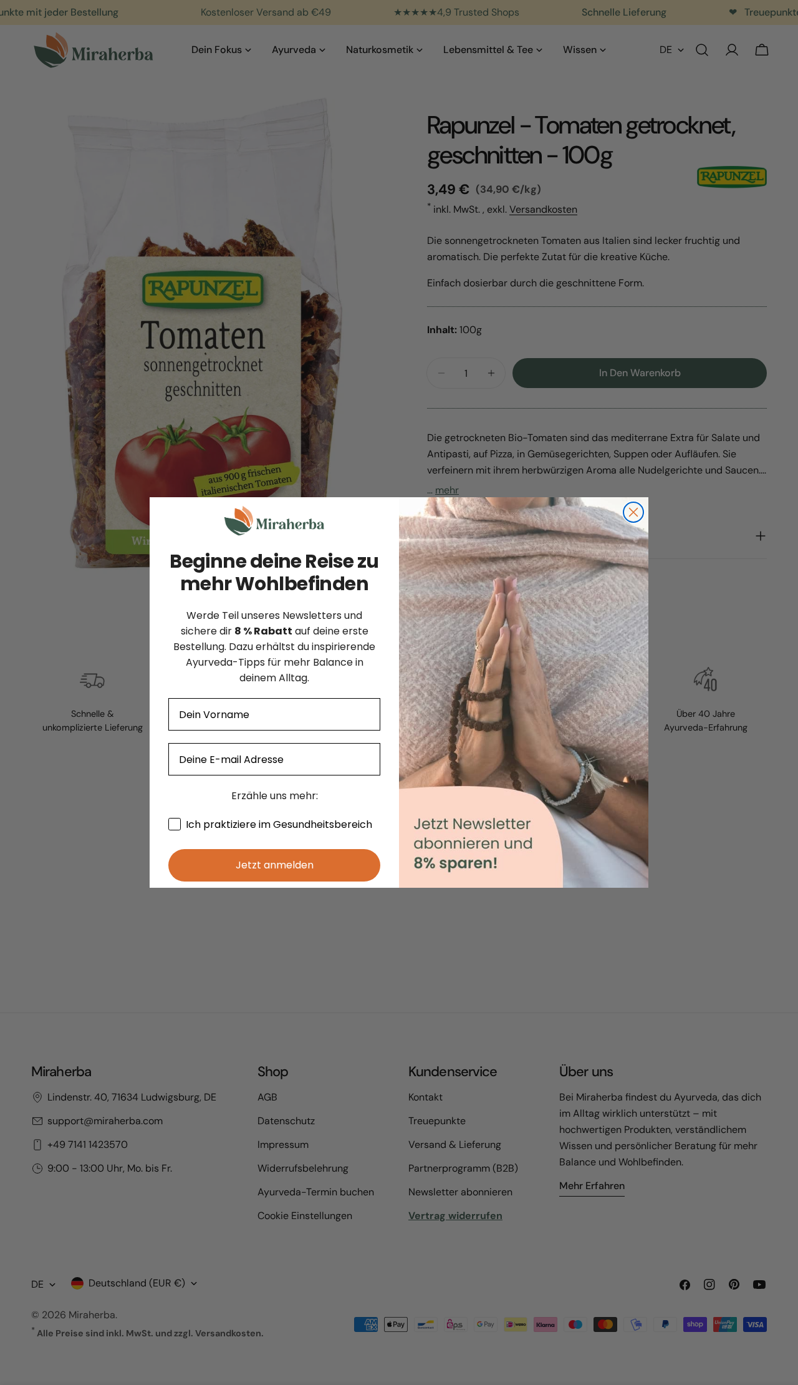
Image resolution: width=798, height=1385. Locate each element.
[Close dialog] (633, 512)
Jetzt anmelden (275, 865)
